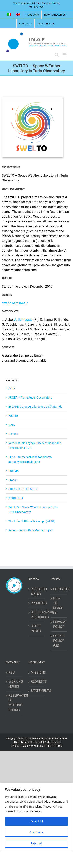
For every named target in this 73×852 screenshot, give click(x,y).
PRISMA (13, 470)
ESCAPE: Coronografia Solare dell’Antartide (35, 406)
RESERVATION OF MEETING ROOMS (14, 703)
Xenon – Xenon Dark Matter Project (30, 530)
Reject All (36, 843)
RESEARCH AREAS (37, 591)
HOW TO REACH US (58, 605)
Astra (11, 388)
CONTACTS (59, 589)
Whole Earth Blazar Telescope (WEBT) (31, 521)
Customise (36, 832)
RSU (12, 672)
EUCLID (13, 415)
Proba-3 (13, 480)
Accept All (36, 821)
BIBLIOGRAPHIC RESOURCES (37, 614)
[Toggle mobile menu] (65, 55)
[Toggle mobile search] (57, 55)
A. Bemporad (23, 320)
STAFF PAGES (36, 628)
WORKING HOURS (14, 684)
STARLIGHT (15, 498)
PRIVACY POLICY (59, 624)
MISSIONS (37, 672)
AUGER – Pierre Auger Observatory (30, 397)
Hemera (13, 433)
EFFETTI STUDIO (53, 745)
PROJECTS (37, 603)
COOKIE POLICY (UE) (58, 640)
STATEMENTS (37, 691)
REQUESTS (37, 681)
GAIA (11, 424)
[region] (36, 817)
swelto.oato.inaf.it (15, 303)
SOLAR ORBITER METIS (23, 489)
